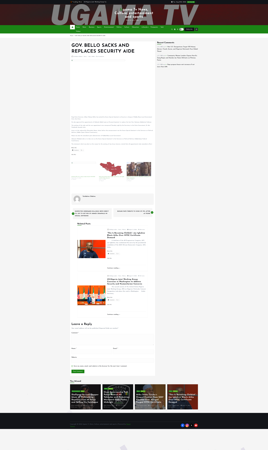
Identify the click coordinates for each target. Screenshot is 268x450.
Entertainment (109, 27)
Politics (119, 27)
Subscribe (189, 29)
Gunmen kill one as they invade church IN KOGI (83, 176)
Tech (162, 27)
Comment (75, 333)
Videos (78, 31)
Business (91, 27)
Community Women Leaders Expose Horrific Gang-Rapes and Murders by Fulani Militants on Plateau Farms (177, 58)
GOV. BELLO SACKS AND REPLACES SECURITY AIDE (90, 35)
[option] (85, 396)
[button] (195, 382)
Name (73, 348)
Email (115, 348)
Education (135, 27)
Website (74, 357)
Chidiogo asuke (113, 229)
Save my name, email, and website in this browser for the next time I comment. (100, 366)
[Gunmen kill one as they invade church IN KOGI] (84, 169)
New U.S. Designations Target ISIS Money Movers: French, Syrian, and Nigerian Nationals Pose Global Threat (177, 49)
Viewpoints (154, 27)
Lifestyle (145, 27)
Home (78, 27)
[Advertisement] (112, 106)
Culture (126, 27)
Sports (99, 27)
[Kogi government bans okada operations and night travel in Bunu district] (112, 169)
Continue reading (113, 268)
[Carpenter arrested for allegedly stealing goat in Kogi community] (140, 169)
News (84, 27)
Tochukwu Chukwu (78, 56)
